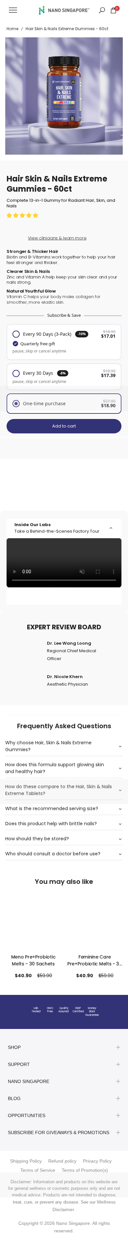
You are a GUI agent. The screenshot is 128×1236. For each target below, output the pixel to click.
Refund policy (62, 1161)
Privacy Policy (97, 1161)
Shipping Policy (26, 1161)
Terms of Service (37, 1170)
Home (12, 28)
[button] (23, 215)
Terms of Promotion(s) (85, 1170)
